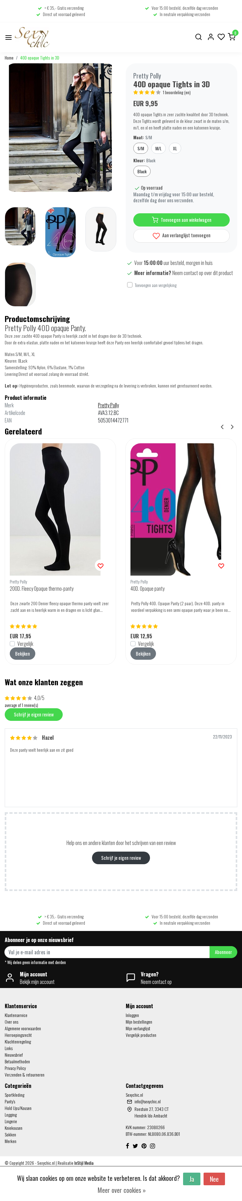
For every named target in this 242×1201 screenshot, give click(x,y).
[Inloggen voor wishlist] (100, 565)
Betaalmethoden (17, 1061)
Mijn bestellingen (139, 1021)
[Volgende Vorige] (232, 426)
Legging (11, 1114)
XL (175, 148)
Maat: (142, 137)
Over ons (11, 1021)
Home (9, 58)
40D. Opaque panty (147, 588)
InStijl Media (83, 1163)
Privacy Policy (15, 1068)
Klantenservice (16, 1015)
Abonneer (223, 952)
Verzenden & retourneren (24, 1074)
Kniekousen (13, 1127)
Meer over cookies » (122, 1190)
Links (9, 1048)
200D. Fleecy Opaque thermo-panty (41, 588)
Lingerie (11, 1121)
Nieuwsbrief (14, 1054)
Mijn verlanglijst (138, 1028)
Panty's (10, 1101)
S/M (140, 148)
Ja (191, 1179)
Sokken (10, 1134)
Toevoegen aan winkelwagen (186, 219)
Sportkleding (14, 1094)
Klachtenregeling (18, 1041)
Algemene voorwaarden (23, 1028)
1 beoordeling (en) (177, 92)
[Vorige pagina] (222, 426)
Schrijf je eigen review (34, 714)
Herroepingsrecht (18, 1034)
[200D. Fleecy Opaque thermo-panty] (60, 509)
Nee (214, 1179)
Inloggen (132, 1015)
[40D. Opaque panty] (181, 509)
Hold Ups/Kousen (18, 1108)
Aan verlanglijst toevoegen (185, 235)
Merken (10, 1141)
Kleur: (144, 160)
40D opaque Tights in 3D (39, 58)
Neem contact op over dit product (202, 273)
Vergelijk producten (141, 1034)
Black (142, 171)
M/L (158, 148)
